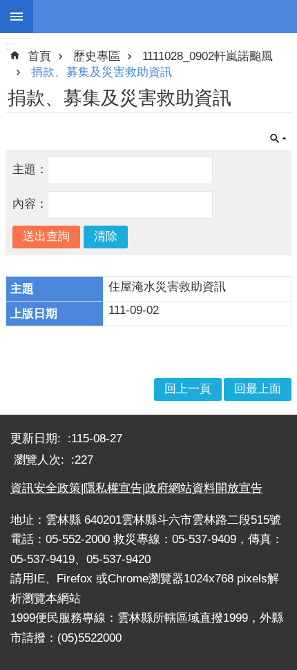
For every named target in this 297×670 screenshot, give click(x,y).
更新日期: (37, 438)
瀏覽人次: (41, 459)
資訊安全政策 (45, 488)
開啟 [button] (278, 138)
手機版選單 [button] (16, 16)
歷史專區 (96, 56)
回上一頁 (187, 388)
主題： (30, 169)
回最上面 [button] (257, 388)
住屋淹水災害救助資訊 (167, 286)
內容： (30, 203)
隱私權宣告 (113, 488)
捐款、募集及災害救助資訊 (101, 72)
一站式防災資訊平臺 (165, 16)
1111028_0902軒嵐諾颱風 (207, 56)
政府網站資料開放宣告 (203, 488)
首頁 (39, 56)
